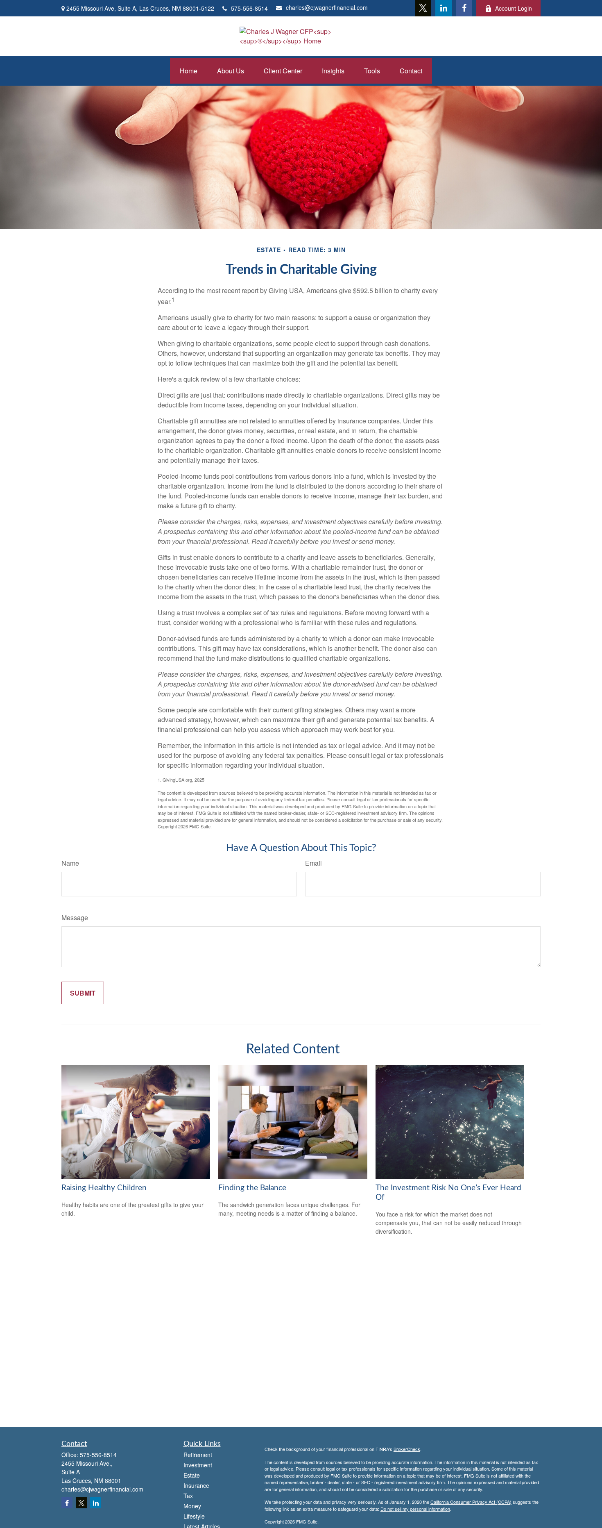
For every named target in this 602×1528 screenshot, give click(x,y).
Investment (197, 1465)
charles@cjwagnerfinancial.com (327, 7)
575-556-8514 (249, 8)
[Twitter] (423, 8)
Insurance (196, 1485)
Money (192, 1506)
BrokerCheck (407, 1449)
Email (313, 863)
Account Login (513, 8)
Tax (188, 1496)
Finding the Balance (252, 1188)
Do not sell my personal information (415, 1508)
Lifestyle (194, 1516)
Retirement (197, 1455)
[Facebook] (464, 8)
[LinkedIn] (443, 8)
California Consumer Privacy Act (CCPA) (470, 1501)
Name (70, 863)
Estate (191, 1475)
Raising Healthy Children (104, 1188)
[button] (188, 71)
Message (74, 917)
